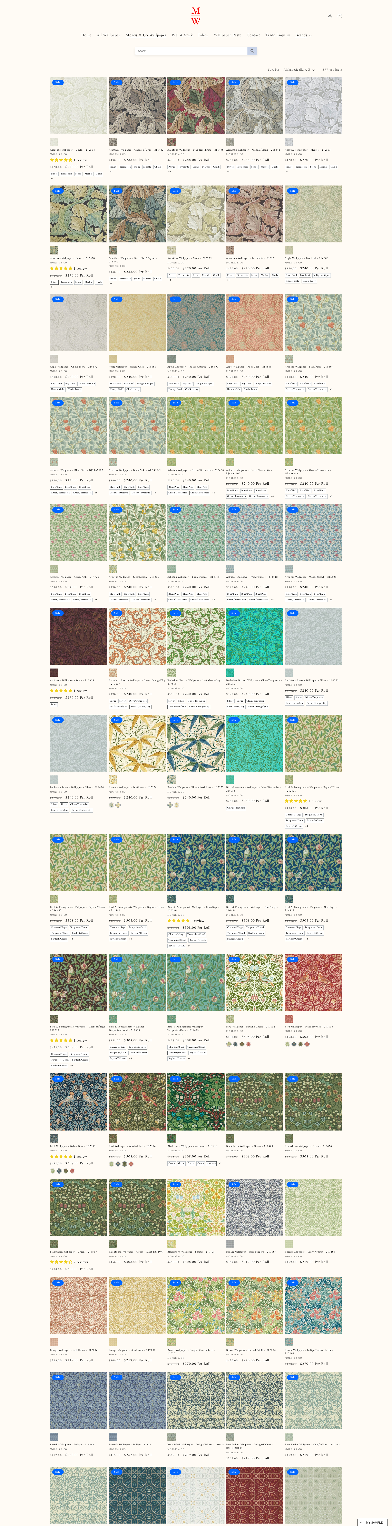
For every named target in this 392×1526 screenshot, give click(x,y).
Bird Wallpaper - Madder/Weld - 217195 (309, 1027)
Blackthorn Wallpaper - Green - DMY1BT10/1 (136, 1252)
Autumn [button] (211, 1163)
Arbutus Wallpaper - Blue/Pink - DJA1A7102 (76, 470)
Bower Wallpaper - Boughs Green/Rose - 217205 (191, 1358)
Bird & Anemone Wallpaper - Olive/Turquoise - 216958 (253, 789)
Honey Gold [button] (292, 281)
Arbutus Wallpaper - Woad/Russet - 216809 (310, 577)
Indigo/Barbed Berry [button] (179, 1377)
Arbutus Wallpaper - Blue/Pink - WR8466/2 (135, 470)
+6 (331, 389)
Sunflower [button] (247, 1269)
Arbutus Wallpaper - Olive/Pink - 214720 (74, 577)
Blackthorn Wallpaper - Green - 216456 (308, 1146)
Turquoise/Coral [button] (314, 815)
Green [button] (171, 1163)
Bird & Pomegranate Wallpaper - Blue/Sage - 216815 (311, 909)
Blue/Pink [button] (291, 384)
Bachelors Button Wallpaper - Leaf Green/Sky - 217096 (195, 682)
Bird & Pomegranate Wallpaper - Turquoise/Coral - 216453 (186, 1028)
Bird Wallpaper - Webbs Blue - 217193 (73, 1146)
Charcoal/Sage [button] (294, 815)
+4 (52, 179)
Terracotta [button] (66, 174)
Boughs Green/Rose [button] (179, 1383)
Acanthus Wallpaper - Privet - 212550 (72, 258)
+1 (220, 1163)
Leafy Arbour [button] (264, 1269)
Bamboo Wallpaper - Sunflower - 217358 (133, 787)
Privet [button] (54, 174)
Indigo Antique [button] (321, 275)
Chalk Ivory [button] (309, 281)
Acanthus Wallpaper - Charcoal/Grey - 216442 (136, 150)
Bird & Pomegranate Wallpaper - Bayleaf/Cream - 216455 (77, 909)
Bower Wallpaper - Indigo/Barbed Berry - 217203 (309, 1358)
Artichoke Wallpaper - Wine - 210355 (72, 680)
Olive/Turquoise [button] (138, 701)
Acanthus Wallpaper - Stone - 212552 (189, 258)
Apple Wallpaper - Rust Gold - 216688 (249, 367)
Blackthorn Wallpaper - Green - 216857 (73, 1252)
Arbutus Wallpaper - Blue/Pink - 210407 (309, 367)
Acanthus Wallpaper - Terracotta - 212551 (251, 258)
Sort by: (273, 70)
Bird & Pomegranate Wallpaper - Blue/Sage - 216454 (252, 909)
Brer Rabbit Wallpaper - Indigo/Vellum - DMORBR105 (249, 1465)
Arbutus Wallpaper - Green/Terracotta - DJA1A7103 (249, 472)
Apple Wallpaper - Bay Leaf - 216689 (306, 258)
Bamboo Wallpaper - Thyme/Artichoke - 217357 (195, 787)
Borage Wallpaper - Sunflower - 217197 (132, 1357)
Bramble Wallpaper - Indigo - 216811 (131, 1463)
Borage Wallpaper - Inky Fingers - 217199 (251, 1252)
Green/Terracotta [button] (295, 389)
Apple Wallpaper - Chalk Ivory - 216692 (74, 367)
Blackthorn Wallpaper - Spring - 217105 (191, 1252)
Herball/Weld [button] (201, 1377)
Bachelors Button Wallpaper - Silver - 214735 (312, 680)
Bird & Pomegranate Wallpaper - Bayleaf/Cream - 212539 (312, 789)
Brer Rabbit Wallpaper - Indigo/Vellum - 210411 (196, 1463)
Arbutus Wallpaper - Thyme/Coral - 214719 (193, 577)
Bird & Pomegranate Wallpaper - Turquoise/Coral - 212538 (127, 1028)
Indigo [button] (54, 1480)
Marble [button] (88, 174)
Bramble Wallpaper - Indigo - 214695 (72, 1463)
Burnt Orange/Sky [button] (140, 707)
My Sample (374, 1522)
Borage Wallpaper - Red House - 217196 (74, 1357)
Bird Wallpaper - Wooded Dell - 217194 (132, 1146)
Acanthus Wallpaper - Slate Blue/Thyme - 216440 (133, 260)
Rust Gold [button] (291, 275)
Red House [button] (233, 1269)
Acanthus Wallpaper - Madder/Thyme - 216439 (195, 150)
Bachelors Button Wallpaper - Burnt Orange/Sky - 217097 (137, 682)
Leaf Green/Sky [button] (118, 707)
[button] (303, 35)
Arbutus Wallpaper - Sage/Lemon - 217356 (134, 577)
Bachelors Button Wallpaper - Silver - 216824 (77, 787)
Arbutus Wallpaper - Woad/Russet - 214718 (252, 577)
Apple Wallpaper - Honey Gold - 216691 (132, 367)
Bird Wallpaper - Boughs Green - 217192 (250, 1027)
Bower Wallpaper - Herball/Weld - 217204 (251, 1357)
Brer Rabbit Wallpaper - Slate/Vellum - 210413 (312, 1463)
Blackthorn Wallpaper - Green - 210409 (249, 1146)
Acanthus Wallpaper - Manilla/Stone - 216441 (253, 150)
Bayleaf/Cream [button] (315, 821)
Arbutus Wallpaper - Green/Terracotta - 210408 (195, 470)
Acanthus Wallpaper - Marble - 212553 (308, 150)
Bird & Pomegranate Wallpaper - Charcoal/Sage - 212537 (78, 1028)
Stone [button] (78, 174)
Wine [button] (54, 704)
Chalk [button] (99, 174)
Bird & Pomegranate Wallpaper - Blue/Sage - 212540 (193, 909)
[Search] (252, 51)
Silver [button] (113, 701)
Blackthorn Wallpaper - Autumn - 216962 (192, 1146)
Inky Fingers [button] (234, 1275)
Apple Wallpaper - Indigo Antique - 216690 (192, 367)
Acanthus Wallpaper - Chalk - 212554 (72, 150)
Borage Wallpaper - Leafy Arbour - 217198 (310, 1252)
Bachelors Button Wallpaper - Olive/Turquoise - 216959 (254, 682)
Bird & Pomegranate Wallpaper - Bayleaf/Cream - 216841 (136, 909)
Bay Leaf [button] (305, 275)
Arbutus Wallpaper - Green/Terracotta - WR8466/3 (308, 472)
